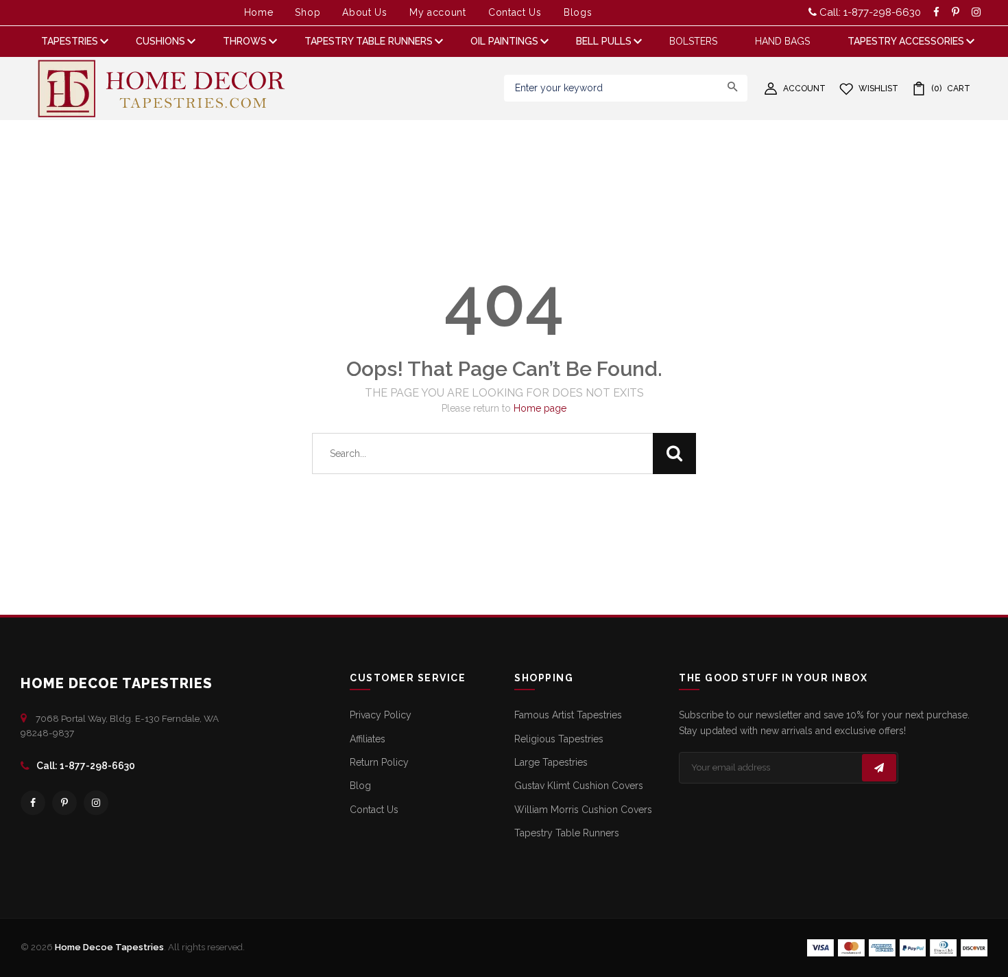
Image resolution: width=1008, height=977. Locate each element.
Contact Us (515, 12)
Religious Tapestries (558, 738)
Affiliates (367, 738)
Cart (950, 88)
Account (804, 88)
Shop (307, 12)
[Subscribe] (879, 767)
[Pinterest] (64, 802)
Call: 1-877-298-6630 (869, 12)
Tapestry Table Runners (566, 832)
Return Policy (379, 762)
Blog (360, 785)
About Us (364, 12)
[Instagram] (96, 802)
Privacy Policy (380, 714)
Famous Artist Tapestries (568, 714)
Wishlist (878, 88)
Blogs (578, 12)
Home (259, 12)
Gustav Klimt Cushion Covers (578, 785)
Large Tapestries (551, 762)
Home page (540, 408)
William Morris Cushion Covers (583, 809)
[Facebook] (33, 802)
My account (437, 12)
